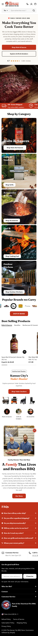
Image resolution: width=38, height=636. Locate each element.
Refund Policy (6, 619)
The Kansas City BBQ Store (16, 630)
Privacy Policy (6, 626)
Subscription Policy (8, 623)
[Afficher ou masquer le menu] (3, 4)
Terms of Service (18, 619)
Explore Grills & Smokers (19, 54)
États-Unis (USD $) (10, 614)
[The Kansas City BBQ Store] (4, 306)
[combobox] (19, 10)
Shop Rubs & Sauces (19, 47)
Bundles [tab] (17, 325)
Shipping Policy (22, 623)
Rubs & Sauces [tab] (7, 325)
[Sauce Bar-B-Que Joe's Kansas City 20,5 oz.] (14, 342)
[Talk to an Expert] (27, 4)
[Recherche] (34, 10)
